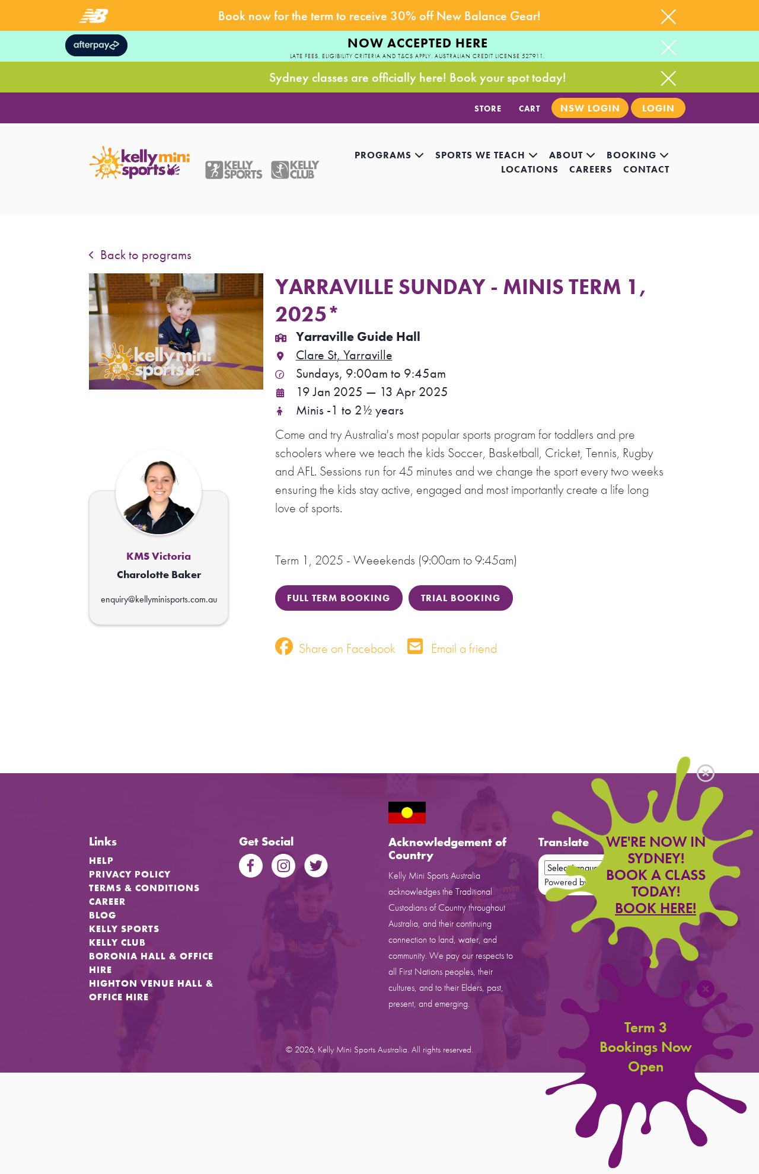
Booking (633, 155)
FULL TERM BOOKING (338, 598)
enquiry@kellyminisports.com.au (159, 599)
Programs (384, 155)
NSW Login (590, 108)
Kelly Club (117, 942)
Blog (102, 915)
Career (107, 901)
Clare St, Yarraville (344, 354)
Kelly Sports (124, 929)
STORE (488, 108)
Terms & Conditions (144, 888)
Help (101, 860)
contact (646, 169)
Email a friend (462, 648)
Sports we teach (481, 155)
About (567, 155)
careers (591, 169)
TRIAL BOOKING (460, 598)
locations (530, 169)
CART (529, 108)
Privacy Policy (130, 874)
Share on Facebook (346, 648)
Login (658, 108)
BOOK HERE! (655, 908)
